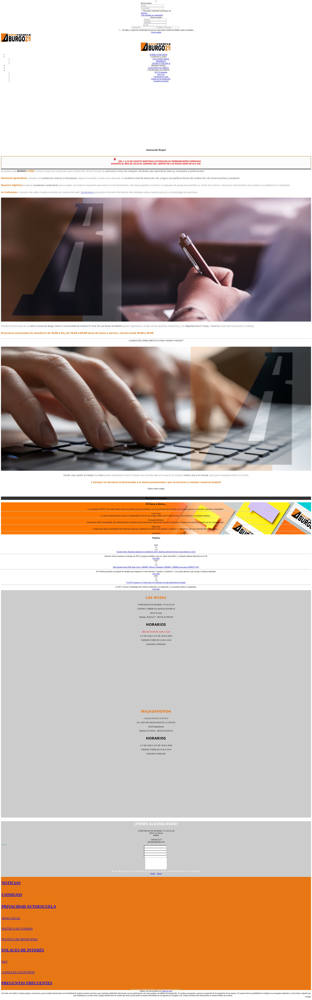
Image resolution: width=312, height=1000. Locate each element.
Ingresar (144, 13)
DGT (5, 961)
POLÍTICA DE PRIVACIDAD (20, 939)
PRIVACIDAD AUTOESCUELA (28, 906)
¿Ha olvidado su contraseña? (152, 15)
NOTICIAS (11, 883)
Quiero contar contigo (156, 489)
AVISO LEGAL (11, 918)
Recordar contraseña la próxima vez (157, 11)
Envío (153, 874)
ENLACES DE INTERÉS (22, 950)
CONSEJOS (11, 894)
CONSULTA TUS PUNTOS (18, 972)
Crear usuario (156, 32)
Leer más (156, 558)
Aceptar (308, 997)
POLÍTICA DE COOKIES (17, 928)
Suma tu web (167, 991)
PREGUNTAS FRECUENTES (26, 983)
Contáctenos (87, 192)
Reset (159, 874)
